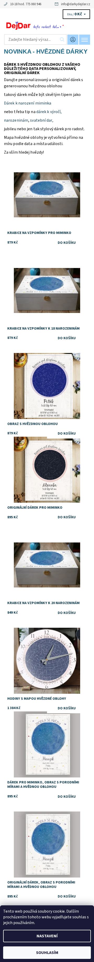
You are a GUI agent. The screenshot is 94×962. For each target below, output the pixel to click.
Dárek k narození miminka (27, 103)
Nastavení (47, 936)
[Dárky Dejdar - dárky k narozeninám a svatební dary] (47, 25)
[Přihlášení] (72, 40)
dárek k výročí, (49, 112)
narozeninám (16, 120)
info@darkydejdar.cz (75, 4)
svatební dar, (41, 120)
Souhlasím (47, 953)
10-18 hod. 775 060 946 (25, 4)
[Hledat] (62, 39)
